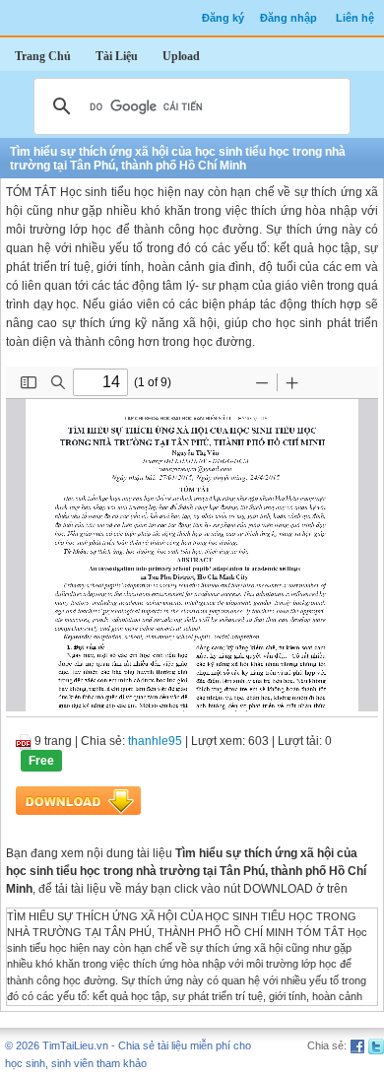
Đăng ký (223, 18)
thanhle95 (155, 741)
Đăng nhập (288, 18)
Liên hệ (355, 18)
